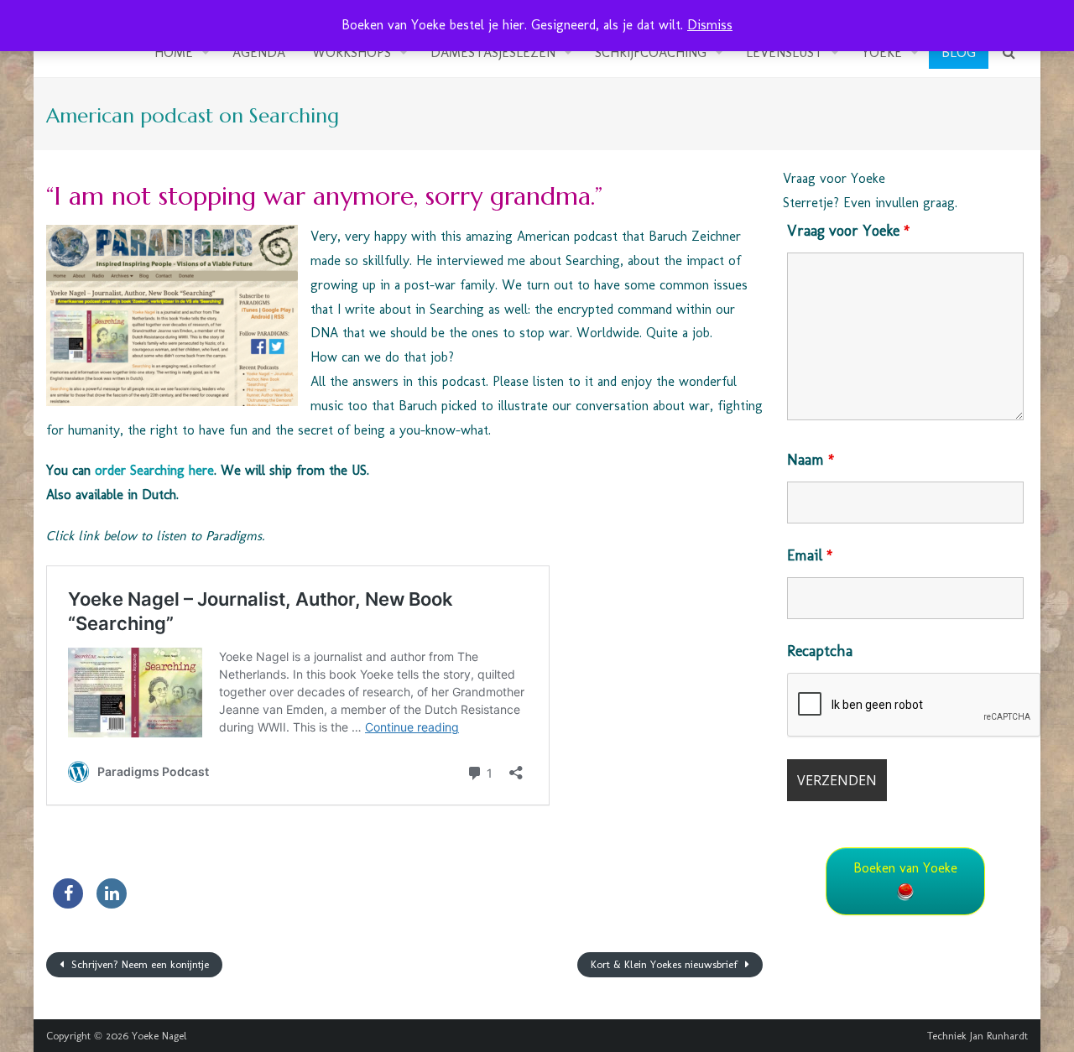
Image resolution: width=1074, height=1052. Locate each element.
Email (809, 555)
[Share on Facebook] (68, 903)
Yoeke (882, 52)
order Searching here (154, 470)
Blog (958, 52)
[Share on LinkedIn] (111, 903)
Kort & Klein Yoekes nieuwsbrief (666, 964)
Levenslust (784, 52)
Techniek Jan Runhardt (977, 1035)
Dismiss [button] (710, 25)
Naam (810, 459)
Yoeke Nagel (159, 1035)
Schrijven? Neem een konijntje (138, 964)
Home (173, 52)
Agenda (258, 52)
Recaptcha (819, 651)
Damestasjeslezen (492, 52)
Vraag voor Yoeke (848, 230)
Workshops (351, 52)
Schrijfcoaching (650, 52)
